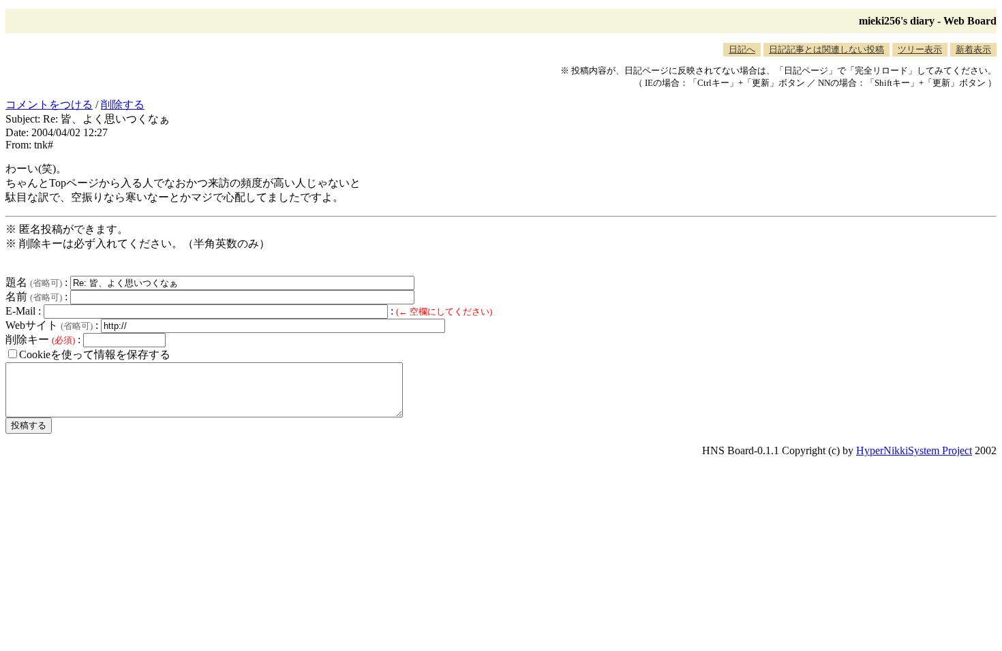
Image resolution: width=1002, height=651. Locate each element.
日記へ (742, 49)
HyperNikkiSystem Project (914, 450)
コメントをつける (49, 104)
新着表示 (973, 49)
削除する (123, 104)
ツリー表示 (920, 49)
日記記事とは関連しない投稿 (826, 49)
